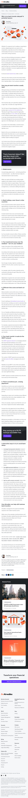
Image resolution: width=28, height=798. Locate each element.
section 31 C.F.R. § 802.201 (15, 110)
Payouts (2, 764)
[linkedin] (10, 575)
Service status (17, 757)
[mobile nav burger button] (25, 2)
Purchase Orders (4, 721)
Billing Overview (4, 741)
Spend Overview (4, 713)
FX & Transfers (4, 705)
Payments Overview (5, 727)
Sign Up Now (7, 161)
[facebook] (6, 575)
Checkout (3, 729)
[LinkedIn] (5, 775)
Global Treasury (18, 705)
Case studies (17, 747)
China (21, 536)
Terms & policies (18, 731)
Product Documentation (19, 719)
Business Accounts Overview (7, 701)
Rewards (16, 739)
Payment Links (4, 733)
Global (20, 540)
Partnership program (19, 737)
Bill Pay (2, 719)
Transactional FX (4, 762)
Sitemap (18, 773)
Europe (24, 536)
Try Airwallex (7, 436)
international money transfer (17, 301)
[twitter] (8, 575)
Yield (2, 707)
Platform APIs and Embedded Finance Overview (7, 754)
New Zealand (4, 540)
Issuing (2, 766)
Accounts (3, 758)
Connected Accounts (5, 756)
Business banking (13, 10)
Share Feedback (18, 755)
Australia (18, 536)
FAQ (15, 751)
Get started (22, 6)
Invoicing (3, 743)
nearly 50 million (9, 359)
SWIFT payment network (9, 340)
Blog (7, 10)
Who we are (17, 727)
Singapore (10, 540)
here (19, 779)
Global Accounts (4, 703)
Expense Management (5, 717)
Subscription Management (6, 745)
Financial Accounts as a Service (19, 703)
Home (3, 10)
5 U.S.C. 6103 (14, 113)
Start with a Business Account (14, 681)
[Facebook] (1, 775)
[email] (13, 575)
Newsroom (17, 749)
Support (16, 753)
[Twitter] (3, 775)
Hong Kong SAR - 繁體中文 (18, 538)
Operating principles (19, 729)
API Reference (18, 721)
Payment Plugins (4, 731)
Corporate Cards (4, 715)
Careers (16, 735)
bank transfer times (11, 73)
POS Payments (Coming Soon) (7, 735)
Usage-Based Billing (5, 747)
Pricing (16, 713)
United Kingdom (15, 540)
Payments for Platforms (19, 707)
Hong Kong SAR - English (7, 538)
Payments (3, 760)
